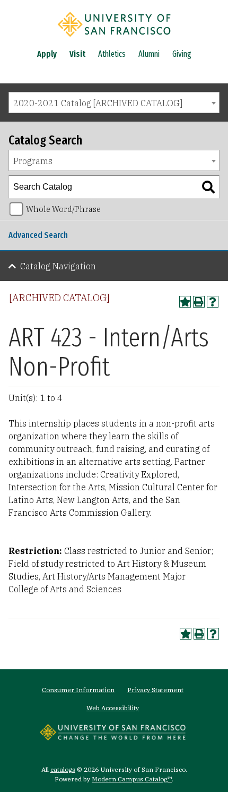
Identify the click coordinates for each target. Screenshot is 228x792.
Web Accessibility (112, 708)
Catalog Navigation (58, 266)
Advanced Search (38, 235)
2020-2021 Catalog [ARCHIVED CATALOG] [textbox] (97, 103)
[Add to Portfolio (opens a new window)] (185, 302)
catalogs (62, 769)
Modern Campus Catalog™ (132, 779)
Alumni (149, 54)
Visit (77, 54)
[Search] (208, 187)
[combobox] (114, 102)
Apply (47, 54)
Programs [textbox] (32, 161)
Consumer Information (78, 690)
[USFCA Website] (113, 737)
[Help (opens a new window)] (212, 302)
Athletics (112, 54)
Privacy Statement (155, 690)
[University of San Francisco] (114, 38)
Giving (181, 54)
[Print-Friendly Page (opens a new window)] (199, 302)
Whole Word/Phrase (63, 209)
